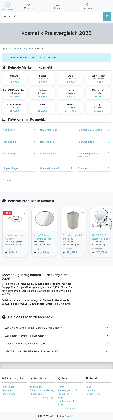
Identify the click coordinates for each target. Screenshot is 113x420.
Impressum (36, 386)
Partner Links (93, 393)
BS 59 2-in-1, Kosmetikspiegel (101, 237)
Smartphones (9, 393)
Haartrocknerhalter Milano (15, 237)
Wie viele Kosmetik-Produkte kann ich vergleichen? (33, 327)
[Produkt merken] (24, 213)
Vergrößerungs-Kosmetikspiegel (43, 237)
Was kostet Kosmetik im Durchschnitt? (26, 335)
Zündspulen (8, 386)
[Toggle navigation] (108, 6)
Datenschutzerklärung (42, 390)
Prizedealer (70, 416)
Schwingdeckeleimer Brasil (72, 237)
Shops (89, 386)
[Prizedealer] (7, 6)
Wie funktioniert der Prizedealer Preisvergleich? (31, 351)
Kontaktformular (67, 408)
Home (61, 386)
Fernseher (7, 390)
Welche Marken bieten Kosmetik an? (25, 343)
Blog (60, 397)
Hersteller (91, 390)
